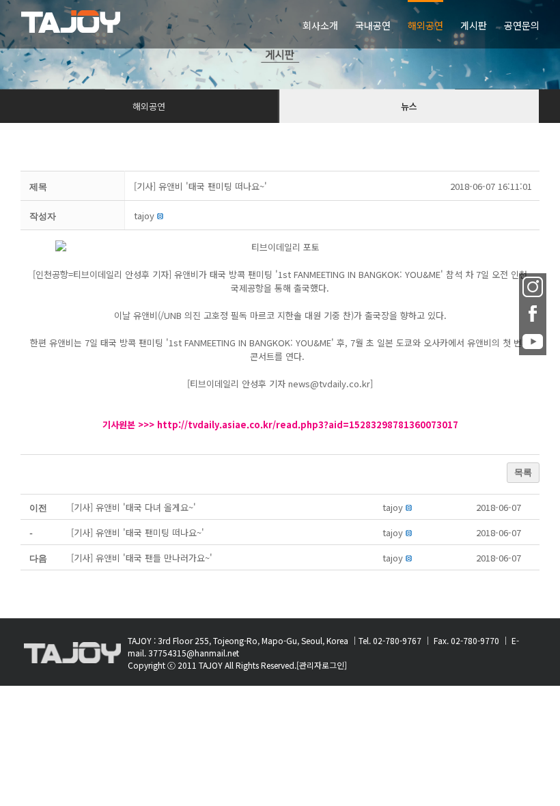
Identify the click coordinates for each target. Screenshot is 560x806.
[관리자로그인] (321, 665)
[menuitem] (329, 24)
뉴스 (409, 106)
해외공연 (148, 106)
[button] (144, 215)
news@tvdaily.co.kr (329, 383)
